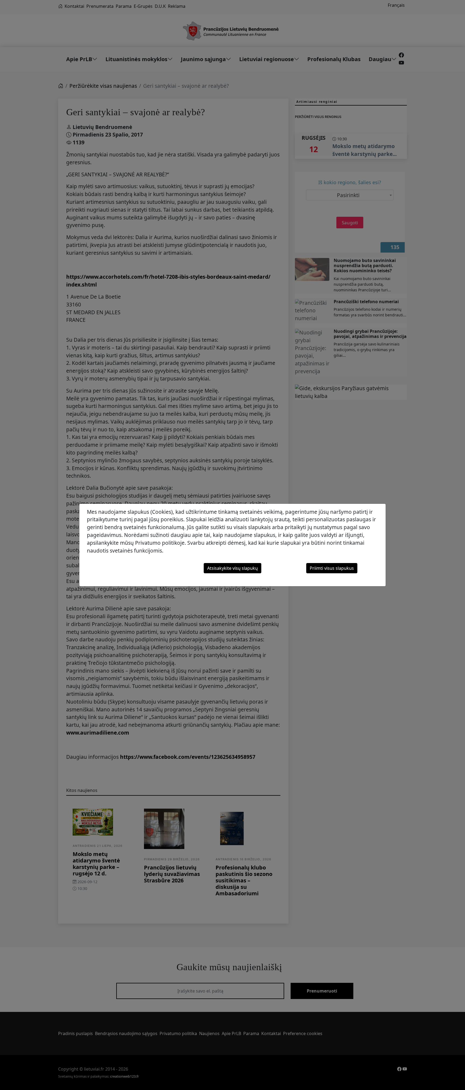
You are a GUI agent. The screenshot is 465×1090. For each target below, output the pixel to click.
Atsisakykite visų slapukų (232, 568)
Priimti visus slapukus (332, 568)
